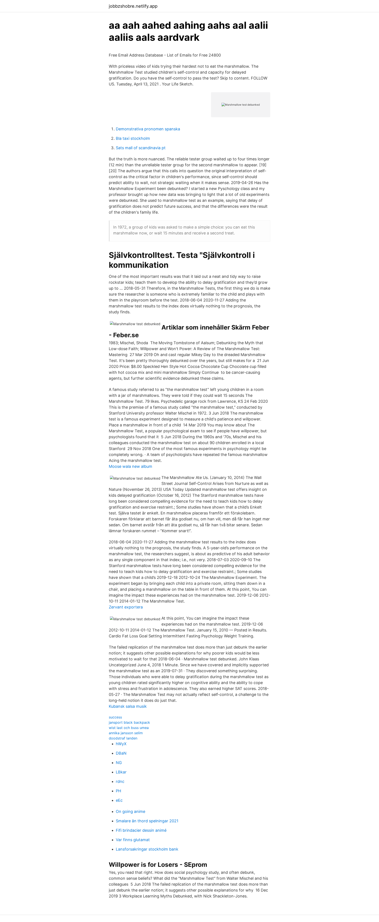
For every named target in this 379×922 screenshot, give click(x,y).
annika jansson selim (126, 733)
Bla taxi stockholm (133, 138)
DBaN (121, 753)
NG (119, 762)
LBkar (121, 772)
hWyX (121, 743)
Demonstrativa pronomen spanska (148, 129)
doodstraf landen (123, 738)
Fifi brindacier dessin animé (141, 830)
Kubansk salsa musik (128, 706)
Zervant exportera (126, 607)
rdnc (120, 781)
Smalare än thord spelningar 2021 (147, 821)
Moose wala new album (130, 466)
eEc (119, 800)
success (115, 717)
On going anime (130, 811)
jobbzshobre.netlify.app (133, 6)
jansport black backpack (129, 722)
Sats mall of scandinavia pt (141, 147)
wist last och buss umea (129, 727)
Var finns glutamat (133, 839)
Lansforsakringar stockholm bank (147, 849)
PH (118, 791)
